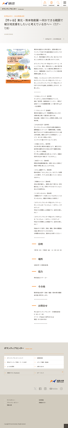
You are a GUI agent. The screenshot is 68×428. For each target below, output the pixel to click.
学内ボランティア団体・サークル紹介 (17, 362)
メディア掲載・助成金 (42, 362)
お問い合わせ (40, 366)
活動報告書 (40, 358)
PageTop (66, 426)
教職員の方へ (42, 402)
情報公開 (9, 405)
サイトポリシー (11, 400)
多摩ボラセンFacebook (13, 373)
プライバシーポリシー (13, 402)
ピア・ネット (40, 373)
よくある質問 (10, 366)
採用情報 (41, 400)
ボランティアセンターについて (15, 358)
